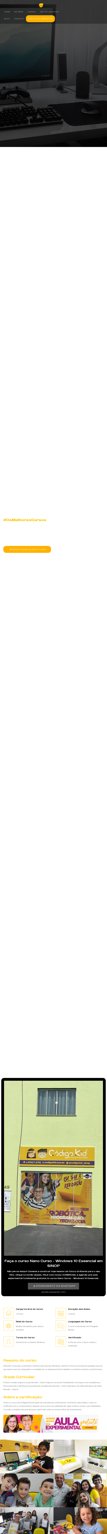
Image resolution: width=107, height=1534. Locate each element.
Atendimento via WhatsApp (55, 1286)
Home (7, 12)
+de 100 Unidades (49, 12)
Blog (7, 19)
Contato (19, 19)
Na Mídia (18, 12)
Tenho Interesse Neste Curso (29, 549)
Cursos (32, 12)
